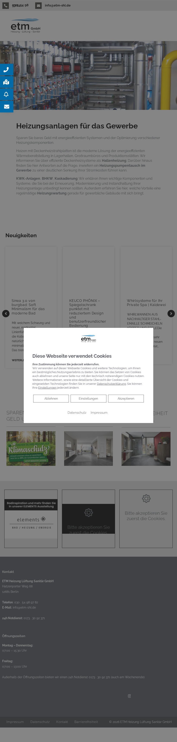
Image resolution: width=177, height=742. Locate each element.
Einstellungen (88, 398)
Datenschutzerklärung (111, 383)
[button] (6, 69)
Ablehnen (51, 398)
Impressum (99, 412)
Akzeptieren (126, 398)
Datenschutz (77, 412)
